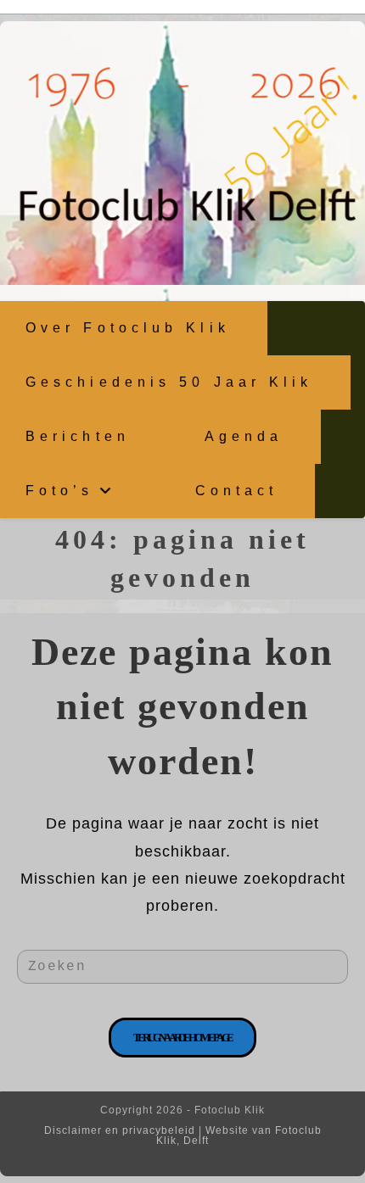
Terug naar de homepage (183, 1037)
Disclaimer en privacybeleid (119, 1130)
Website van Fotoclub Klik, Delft (239, 1135)
